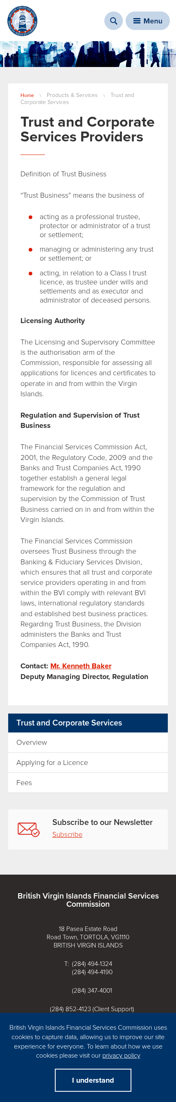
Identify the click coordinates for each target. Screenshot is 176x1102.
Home (27, 95)
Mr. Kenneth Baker (80, 665)
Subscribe (67, 834)
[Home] (22, 21)
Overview (31, 742)
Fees (24, 782)
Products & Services (72, 95)
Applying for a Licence (52, 762)
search (113, 21)
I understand (93, 1080)
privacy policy (121, 1055)
